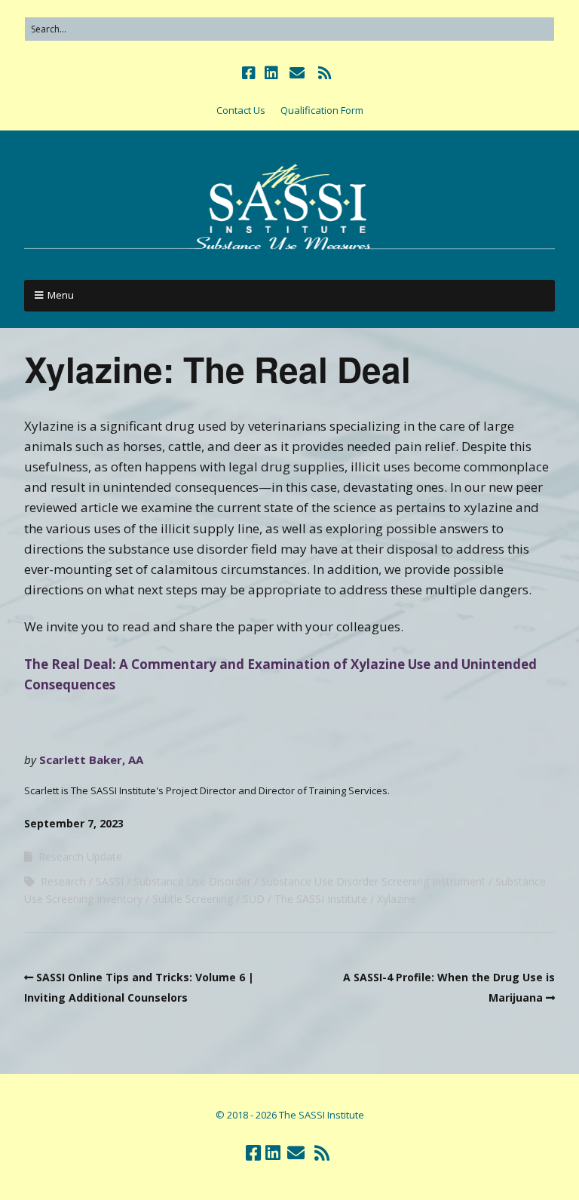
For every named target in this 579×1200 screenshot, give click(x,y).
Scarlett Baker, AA (91, 759)
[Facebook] (250, 73)
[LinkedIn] (271, 73)
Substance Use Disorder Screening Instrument (373, 881)
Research (63, 881)
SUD (254, 899)
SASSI (110, 881)
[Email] (296, 73)
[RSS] (324, 73)
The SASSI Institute (320, 899)
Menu (60, 295)
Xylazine (396, 899)
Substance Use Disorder (192, 881)
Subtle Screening (192, 899)
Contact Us (240, 110)
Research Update (80, 856)
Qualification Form (321, 110)
